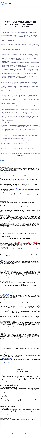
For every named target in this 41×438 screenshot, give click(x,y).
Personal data (21, 433)
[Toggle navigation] (39, 4)
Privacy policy (27, 433)
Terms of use (15, 433)
